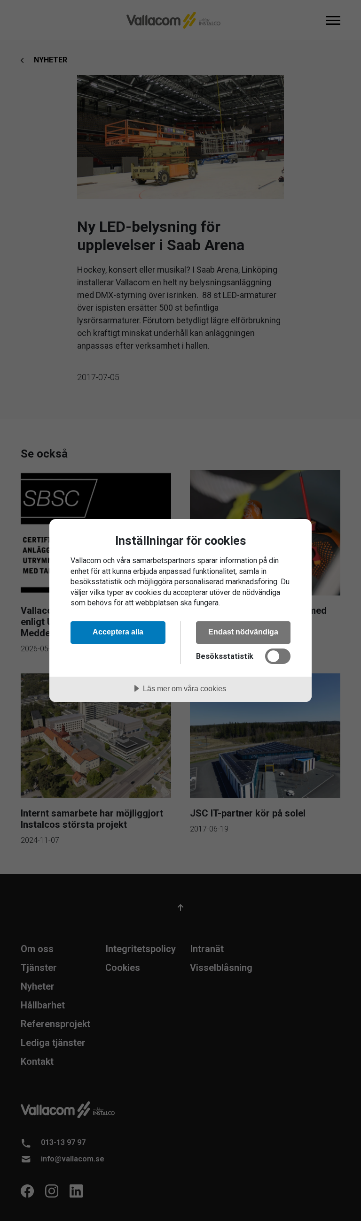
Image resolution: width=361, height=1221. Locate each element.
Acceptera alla (118, 631)
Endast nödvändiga (243, 631)
